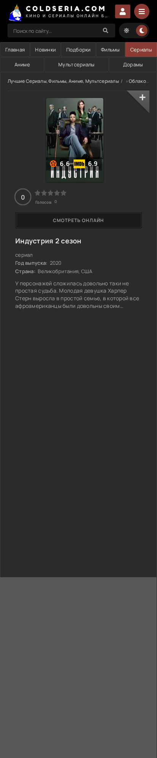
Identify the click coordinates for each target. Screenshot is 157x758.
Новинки (45, 49)
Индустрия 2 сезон (48, 240)
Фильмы (110, 49)
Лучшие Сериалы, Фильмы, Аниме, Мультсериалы (63, 81)
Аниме (22, 64)
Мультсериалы (76, 64)
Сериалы (141, 49)
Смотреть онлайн (78, 220)
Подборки (78, 49)
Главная (15, 49)
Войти (122, 11)
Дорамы (133, 64)
